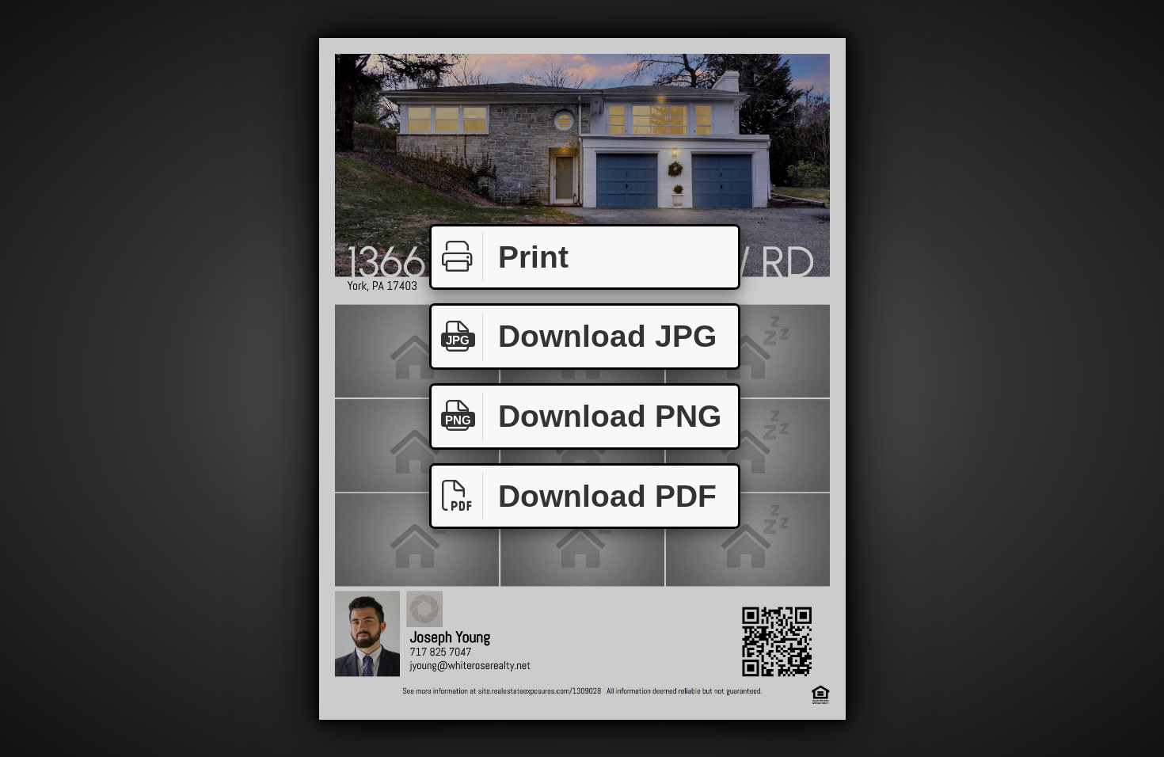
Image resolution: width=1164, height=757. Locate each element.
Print (533, 257)
